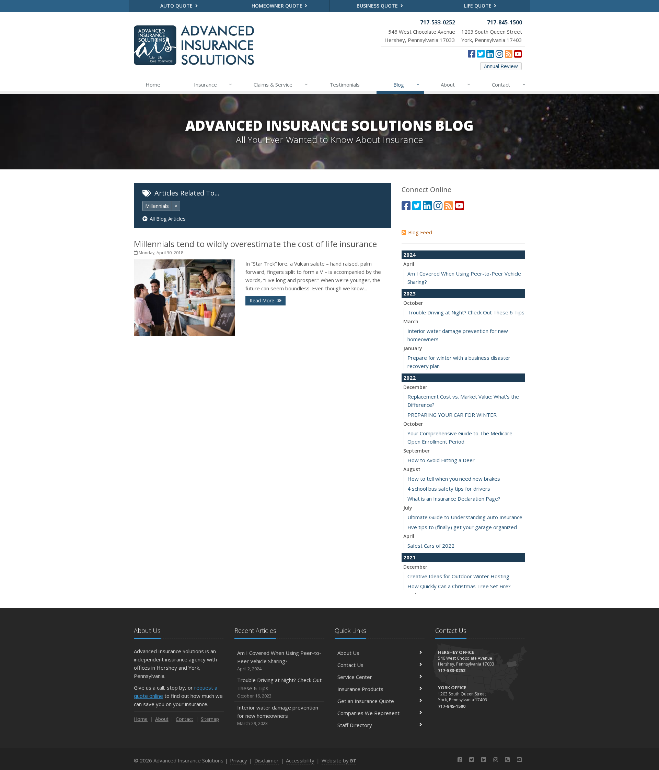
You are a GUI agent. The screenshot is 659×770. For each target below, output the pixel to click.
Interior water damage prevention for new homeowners (277, 715)
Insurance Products (360, 688)
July (407, 507)
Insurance (213, 84)
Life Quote (478, 5)
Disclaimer (266, 760)
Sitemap (210, 719)
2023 (409, 293)
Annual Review (501, 66)
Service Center (354, 676)
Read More (263, 300)
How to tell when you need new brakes (453, 478)
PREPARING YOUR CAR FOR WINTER (452, 414)
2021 (409, 557)
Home (153, 84)
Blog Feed (420, 232)
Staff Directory (354, 725)
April (408, 264)
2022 (409, 377)
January (412, 348)
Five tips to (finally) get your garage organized (462, 527)
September (416, 450)
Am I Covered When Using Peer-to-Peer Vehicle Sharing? (279, 660)
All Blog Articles (168, 218)
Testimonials (345, 84)
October (413, 303)
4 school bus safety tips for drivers (448, 488)
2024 (409, 254)
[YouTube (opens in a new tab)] (518, 53)
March (410, 321)
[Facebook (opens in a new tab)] (471, 53)
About (455, 84)
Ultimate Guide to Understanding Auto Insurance (464, 517)
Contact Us (350, 664)
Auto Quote (177, 5)
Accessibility (300, 760)
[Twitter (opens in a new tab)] (481, 53)
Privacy (238, 760)
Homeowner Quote (278, 5)
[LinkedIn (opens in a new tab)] (490, 53)
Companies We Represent (368, 713)
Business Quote (378, 5)
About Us (348, 652)
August (411, 469)
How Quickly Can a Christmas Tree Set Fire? (459, 586)
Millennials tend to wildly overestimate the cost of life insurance (255, 243)
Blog (406, 84)
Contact (508, 84)
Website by (339, 760)
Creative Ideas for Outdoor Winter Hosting (458, 576)
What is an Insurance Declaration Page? (453, 498)
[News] (508, 53)
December (415, 387)
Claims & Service (281, 84)
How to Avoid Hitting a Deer (441, 460)
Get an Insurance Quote (365, 701)
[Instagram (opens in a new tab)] (499, 53)
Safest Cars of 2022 (430, 545)
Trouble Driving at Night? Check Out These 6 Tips (465, 312)
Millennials (157, 205)
